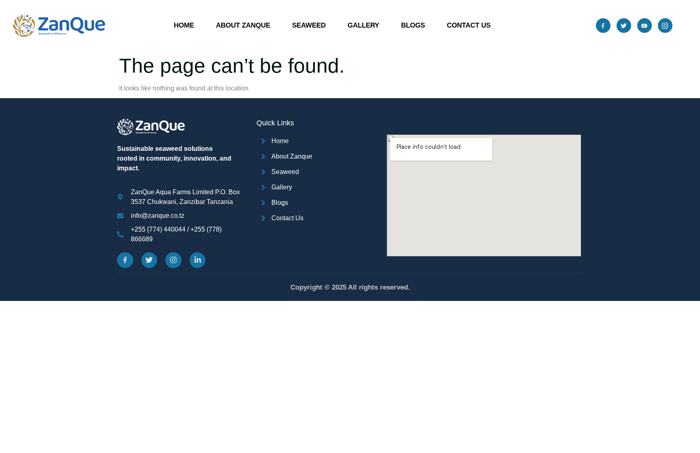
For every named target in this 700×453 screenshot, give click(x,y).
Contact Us (469, 25)
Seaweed (309, 25)
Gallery (363, 25)
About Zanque (243, 25)
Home (184, 25)
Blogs (413, 25)
